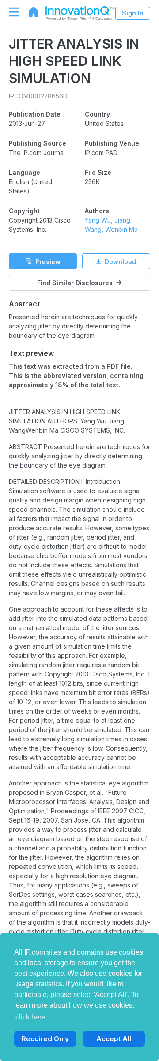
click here (30, 1017)
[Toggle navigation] (9, 12)
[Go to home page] (29, 12)
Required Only (45, 1039)
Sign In (133, 13)
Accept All (113, 1039)
